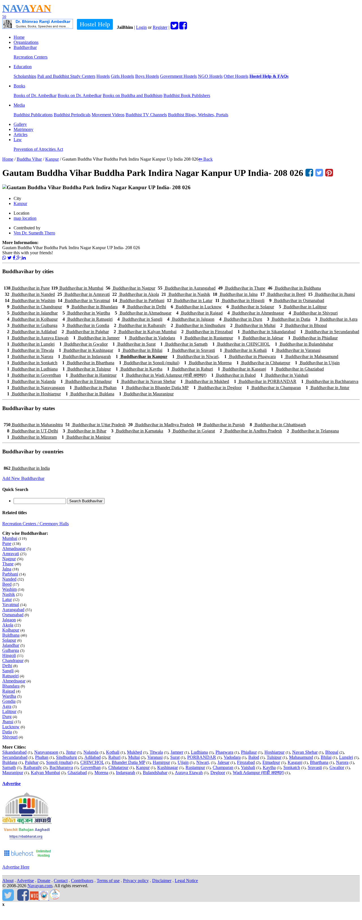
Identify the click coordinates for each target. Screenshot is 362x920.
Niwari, (203, 762)
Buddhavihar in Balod (233, 375)
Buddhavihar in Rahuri (190, 369)
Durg (7, 716)
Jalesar (223, 762)
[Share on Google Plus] (19, 257)
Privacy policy (136, 880)
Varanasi (155, 757)
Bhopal (331, 752)
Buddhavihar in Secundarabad (329, 331)
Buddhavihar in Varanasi (296, 350)
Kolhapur (10, 630)
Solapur (9, 640)
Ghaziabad (77, 772)
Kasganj (295, 762)
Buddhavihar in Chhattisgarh (278, 424)
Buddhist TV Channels (146, 114)
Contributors (82, 880)
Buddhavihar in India (27, 468)
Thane (8, 563)
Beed (7, 584)
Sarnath (9, 767)
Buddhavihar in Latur (189, 300)
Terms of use (108, 880)
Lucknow (11, 726)
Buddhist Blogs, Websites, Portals (198, 114)
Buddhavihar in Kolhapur (32, 319)
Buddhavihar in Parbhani (138, 300)
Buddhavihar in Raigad (199, 313)
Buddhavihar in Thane (241, 288)
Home (19, 37)
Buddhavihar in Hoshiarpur (34, 393)
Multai (134, 757)
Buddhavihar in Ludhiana (32, 369)
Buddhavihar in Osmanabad (296, 300)
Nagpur (9, 558)
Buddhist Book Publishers (186, 95)
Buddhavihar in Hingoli (239, 300)
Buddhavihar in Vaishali (284, 375)
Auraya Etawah (189, 772)
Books (19, 85)
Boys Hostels (147, 76)
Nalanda (90, 752)
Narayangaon (46, 752)
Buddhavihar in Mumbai (77, 288)
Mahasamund (301, 757)
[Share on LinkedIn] (24, 257)
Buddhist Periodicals (72, 114)
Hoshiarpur (274, 752)
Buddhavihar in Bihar (84, 430)
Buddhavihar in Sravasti (191, 350)
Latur (7, 599)
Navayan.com (39, 885)
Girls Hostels (122, 76)
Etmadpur (271, 762)
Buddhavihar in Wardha (86, 313)
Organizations (26, 42)
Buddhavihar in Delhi (144, 306)
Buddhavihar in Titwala (30, 350)
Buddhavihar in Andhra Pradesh (251, 430)
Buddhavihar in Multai (252, 325)
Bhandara (11, 686)
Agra (6, 706)
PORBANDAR (201, 757)
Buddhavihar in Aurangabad (187, 288)
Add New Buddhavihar (23, 478)
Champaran (223, 767)
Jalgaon (9, 619)
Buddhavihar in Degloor (217, 387)
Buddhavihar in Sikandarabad (267, 331)
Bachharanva (61, 767)
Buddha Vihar (29, 159)
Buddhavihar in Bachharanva (329, 381)
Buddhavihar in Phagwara (250, 356)
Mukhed (134, 752)
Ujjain (183, 762)
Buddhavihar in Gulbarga (32, 325)
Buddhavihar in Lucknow (196, 306)
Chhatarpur (118, 767)
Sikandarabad (14, 752)
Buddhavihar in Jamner (96, 337)
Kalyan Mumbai (45, 772)
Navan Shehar (305, 752)
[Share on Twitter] (9, 257)
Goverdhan (91, 767)
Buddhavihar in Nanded (30, 294)
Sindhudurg (66, 757)
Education (23, 66)
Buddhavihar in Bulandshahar (304, 344)
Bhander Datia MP (128, 762)
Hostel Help (95, 24)
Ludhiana (199, 752)
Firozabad (246, 762)
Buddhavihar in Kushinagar (86, 350)
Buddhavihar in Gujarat (191, 430)
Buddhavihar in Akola (135, 294)
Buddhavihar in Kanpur (141, 356)
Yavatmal (10, 604)
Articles (20, 134)
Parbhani (10, 574)
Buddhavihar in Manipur (86, 437)
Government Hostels (178, 76)
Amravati (10, 553)
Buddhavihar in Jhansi (331, 294)
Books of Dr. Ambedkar (35, 95)
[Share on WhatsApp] (4, 257)
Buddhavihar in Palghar (85, 331)
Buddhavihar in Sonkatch (32, 362)
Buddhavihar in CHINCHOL (241, 344)
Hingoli (9, 655)
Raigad (8, 691)
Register (160, 27)
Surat (175, 757)
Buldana (9, 762)
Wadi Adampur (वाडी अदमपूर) (258, 772)
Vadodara (232, 757)
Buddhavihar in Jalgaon (190, 319)
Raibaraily (32, 767)
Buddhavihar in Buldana (90, 393)
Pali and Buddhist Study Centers (66, 76)
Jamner (177, 752)
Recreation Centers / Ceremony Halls (35, 523)
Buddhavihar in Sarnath (184, 344)
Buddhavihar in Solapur (250, 306)
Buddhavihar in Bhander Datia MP (155, 387)
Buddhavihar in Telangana (313, 430)
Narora (342, 762)
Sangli (8, 670)
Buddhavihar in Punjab (221, 424)
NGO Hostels (210, 76)
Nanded (9, 579)
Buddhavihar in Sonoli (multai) (149, 362)
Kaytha (269, 767)
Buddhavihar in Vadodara (149, 337)
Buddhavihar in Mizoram (32, 437)
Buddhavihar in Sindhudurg (198, 325)
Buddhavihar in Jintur (327, 387)
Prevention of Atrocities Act (38, 149)
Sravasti (315, 767)
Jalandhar (10, 645)
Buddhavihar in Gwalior (83, 344)
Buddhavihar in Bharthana (88, 362)
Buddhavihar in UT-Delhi (32, 430)
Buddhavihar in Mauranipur (146, 393)
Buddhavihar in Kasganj (242, 369)
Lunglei (346, 757)
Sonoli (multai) (59, 762)
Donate (43, 880)
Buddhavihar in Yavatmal (84, 300)
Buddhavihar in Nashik (185, 294)
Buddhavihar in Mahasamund (309, 356)
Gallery (20, 124)
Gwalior (336, 767)
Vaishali (248, 767)
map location (25, 218)
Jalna (6, 568)
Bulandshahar (155, 772)
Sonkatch (291, 767)
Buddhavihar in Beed (282, 294)
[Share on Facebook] (14, 257)
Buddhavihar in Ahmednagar (255, 313)
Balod (253, 757)
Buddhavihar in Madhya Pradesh (161, 424)
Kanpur (52, 159)
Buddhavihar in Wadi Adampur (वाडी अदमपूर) (163, 375)
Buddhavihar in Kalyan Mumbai (145, 331)
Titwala (156, 752)
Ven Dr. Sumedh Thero (34, 232)
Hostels (103, 76)
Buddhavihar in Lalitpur (303, 306)
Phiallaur (249, 752)
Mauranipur (12, 772)
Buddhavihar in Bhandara (92, 306)
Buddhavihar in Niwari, (195, 356)
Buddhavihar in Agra (336, 319)
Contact (61, 880)
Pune (6, 543)
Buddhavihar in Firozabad (207, 331)
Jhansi (7, 721)
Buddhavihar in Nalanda (31, 381)
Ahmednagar (13, 680)
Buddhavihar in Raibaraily (140, 325)
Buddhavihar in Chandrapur (34, 306)
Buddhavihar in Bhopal (303, 325)
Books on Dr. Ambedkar (80, 95)
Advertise (11, 783)
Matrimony (23, 129)
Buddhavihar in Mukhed (204, 381)
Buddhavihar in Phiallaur (313, 337)
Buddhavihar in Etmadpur (86, 381)
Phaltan (41, 757)
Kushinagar (167, 767)
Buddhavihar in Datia (288, 319)
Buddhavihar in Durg (240, 319)
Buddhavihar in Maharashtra (33, 424)
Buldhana (11, 635)
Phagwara (224, 752)
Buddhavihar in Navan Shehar (146, 381)
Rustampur (195, 767)
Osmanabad (12, 614)
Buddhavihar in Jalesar (260, 337)
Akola (7, 624)
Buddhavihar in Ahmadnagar (143, 313)
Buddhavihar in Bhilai (140, 350)
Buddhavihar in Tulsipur (87, 369)
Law (18, 139)
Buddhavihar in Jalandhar (32, 313)
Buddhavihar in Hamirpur (91, 375)
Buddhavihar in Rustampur (206, 337)
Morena (101, 772)
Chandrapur (12, 660)
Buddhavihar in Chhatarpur (263, 362)
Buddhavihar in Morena (208, 362)
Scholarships (25, 76)
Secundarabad (14, 757)
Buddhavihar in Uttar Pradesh (95, 424)
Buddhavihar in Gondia (85, 325)
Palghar (31, 762)
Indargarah (125, 772)
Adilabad (92, 757)
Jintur (71, 752)
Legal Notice (186, 880)
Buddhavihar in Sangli (139, 319)
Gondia (9, 701)
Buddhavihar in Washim (30, 300)
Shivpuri (10, 736)
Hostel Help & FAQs (268, 76)
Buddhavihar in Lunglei (31, 344)
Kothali (112, 752)
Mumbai (9, 538)
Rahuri (114, 757)
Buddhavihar (25, 47)
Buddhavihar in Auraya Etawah (37, 337)
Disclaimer (161, 880)
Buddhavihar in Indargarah (84, 356)
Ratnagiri (10, 675)
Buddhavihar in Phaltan (93, 387)
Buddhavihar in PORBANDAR (265, 381)
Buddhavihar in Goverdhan (34, 375)
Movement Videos (108, 114)
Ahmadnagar (13, 548)
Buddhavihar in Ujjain (317, 362)
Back (206, 159)
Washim (9, 589)
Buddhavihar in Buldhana (294, 288)
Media (19, 105)
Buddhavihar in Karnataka (137, 430)
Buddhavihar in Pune (27, 288)
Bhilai (326, 757)
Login (141, 27)
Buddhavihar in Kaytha (139, 369)
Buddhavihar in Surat (134, 344)
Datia (7, 731)
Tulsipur (274, 757)
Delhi (7, 665)
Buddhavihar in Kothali (243, 350)
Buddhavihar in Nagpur (130, 288)
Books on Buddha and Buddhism (132, 95)
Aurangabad (13, 609)
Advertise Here (15, 867)
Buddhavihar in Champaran (274, 387)
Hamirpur (161, 762)
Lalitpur (9, 711)
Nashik (8, 594)
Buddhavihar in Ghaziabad (297, 369)
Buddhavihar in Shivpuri (313, 313)
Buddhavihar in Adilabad (32, 331)
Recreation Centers (31, 57)
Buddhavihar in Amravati (83, 294)
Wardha (9, 696)
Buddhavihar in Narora (30, 356)
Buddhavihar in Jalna (235, 294)
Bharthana (319, 762)
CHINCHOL (92, 762)
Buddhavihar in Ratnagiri (88, 319)
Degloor (217, 772)
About (8, 880)
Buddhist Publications (33, 114)
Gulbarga (10, 650)
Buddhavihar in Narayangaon (36, 387)
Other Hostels (236, 76)
